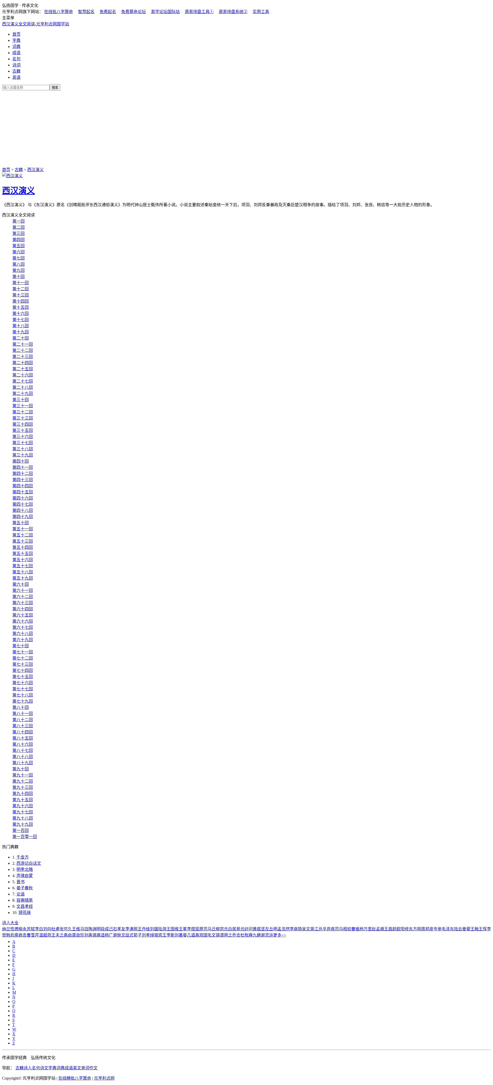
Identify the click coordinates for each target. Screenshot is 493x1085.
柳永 (22, 929)
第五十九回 (22, 578)
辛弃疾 (329, 929)
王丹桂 (144, 929)
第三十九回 (22, 455)
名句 (16, 59)
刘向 (47, 929)
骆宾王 (160, 935)
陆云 (458, 929)
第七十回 (20, 646)
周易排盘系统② (233, 11)
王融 (474, 929)
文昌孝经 (24, 906)
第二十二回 (22, 350)
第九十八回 (22, 818)
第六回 (18, 252)
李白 (39, 929)
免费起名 (108, 11)
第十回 (18, 276)
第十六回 (20, 313)
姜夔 (466, 929)
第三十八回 (22, 449)
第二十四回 (22, 363)
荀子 (138, 935)
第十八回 (20, 326)
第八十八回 (22, 756)
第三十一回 (22, 406)
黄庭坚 (259, 929)
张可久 (66, 929)
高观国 (201, 935)
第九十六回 (22, 806)
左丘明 (271, 929)
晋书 (20, 882)
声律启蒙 (24, 875)
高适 (101, 935)
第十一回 (20, 283)
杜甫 (55, 929)
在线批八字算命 (58, 11)
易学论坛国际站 (165, 11)
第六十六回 (22, 621)
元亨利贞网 (104, 1078)
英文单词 (81, 1068)
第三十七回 (22, 443)
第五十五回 (22, 553)
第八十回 (20, 707)
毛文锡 (213, 935)
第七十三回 (22, 664)
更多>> (279, 935)
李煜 (191, 929)
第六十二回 (22, 596)
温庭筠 (45, 935)
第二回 (18, 227)
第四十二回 (22, 473)
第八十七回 (22, 750)
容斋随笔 (24, 900)
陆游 (162, 929)
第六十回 (20, 584)
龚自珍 (78, 935)
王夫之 (57, 935)
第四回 (18, 239)
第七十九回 (22, 701)
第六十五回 (22, 615)
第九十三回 (22, 787)
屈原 (199, 929)
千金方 (22, 857)
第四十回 (20, 461)
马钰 (84, 929)
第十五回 (20, 307)
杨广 (109, 935)
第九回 (18, 270)
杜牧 (244, 935)
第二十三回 (22, 356)
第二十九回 (22, 393)
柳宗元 (222, 929)
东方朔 (415, 929)
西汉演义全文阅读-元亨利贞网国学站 (35, 24)
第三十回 (20, 399)
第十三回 (20, 295)
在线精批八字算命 (74, 1078)
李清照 (131, 929)
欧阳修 (402, 929)
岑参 (437, 929)
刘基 (179, 935)
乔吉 (236, 935)
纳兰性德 (10, 929)
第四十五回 (22, 492)
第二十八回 (22, 387)
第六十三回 (22, 603)
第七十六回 (22, 683)
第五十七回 (22, 566)
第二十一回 (22, 344)
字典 (16, 40)
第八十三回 (22, 726)
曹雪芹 (33, 935)
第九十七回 (22, 812)
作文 (93, 1068)
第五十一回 (22, 529)
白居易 (234, 929)
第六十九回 (22, 640)
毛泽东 (448, 929)
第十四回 (20, 301)
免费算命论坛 (133, 11)
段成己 (107, 929)
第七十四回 (22, 670)
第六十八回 (22, 633)
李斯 (170, 935)
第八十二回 (22, 720)
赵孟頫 (378, 929)
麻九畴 (255, 935)
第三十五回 (22, 430)
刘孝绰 (148, 935)
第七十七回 (22, 689)
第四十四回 (22, 486)
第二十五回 (22, 369)
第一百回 (20, 830)
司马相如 (343, 929)
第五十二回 (22, 535)
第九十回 (20, 769)
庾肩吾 (20, 935)
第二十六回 (22, 375)
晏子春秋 (24, 888)
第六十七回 (22, 627)
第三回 (18, 233)
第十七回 (20, 319)
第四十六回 (22, 498)
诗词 (16, 65)
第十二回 (20, 289)
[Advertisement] (246, 128)
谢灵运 (267, 935)
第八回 (18, 264)
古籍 (16, 71)
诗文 (44, 1068)
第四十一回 (22, 467)
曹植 (355, 929)
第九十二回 (22, 781)
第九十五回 (22, 800)
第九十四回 (22, 793)
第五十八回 (22, 572)
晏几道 (189, 935)
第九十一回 (22, 775)
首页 (16, 34)
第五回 (18, 246)
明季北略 (24, 869)
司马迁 (209, 929)
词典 (16, 46)
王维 (76, 929)
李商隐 (296, 929)
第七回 (18, 258)
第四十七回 (22, 504)
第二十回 (20, 338)
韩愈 (10, 935)
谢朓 (117, 935)
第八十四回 (22, 732)
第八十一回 (22, 713)
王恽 (483, 929)
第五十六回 (22, 560)
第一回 (18, 221)
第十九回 (20, 332)
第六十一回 (22, 590)
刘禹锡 (90, 935)
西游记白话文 (28, 863)
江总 (318, 929)
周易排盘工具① (199, 11)
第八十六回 (22, 744)
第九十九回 (22, 824)
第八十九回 (22, 763)
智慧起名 (86, 11)
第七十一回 (22, 652)
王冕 (183, 929)
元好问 (246, 929)
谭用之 (226, 935)
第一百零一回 (24, 836)
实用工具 (261, 11)
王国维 (172, 929)
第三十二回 (22, 412)
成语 (16, 53)
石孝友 (119, 929)
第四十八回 (22, 510)
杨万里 (365, 929)
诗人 (28, 1068)
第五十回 (20, 523)
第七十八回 (22, 695)
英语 (16, 77)
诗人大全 (10, 923)
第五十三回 (22, 541)
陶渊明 (94, 929)
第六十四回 (22, 609)
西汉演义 (35, 169)
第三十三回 (22, 418)
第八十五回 (22, 738)
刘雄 (154, 929)
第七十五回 (22, 676)
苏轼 (31, 929)
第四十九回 (22, 516)
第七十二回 (22, 658)
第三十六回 (22, 436)
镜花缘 (24, 912)
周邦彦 (427, 929)
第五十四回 (22, 547)
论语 (20, 894)
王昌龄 (390, 929)
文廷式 (127, 935)
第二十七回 (22, 381)
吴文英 (308, 929)
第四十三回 (22, 479)
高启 (68, 935)
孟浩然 (283, 929)
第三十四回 (22, 424)
